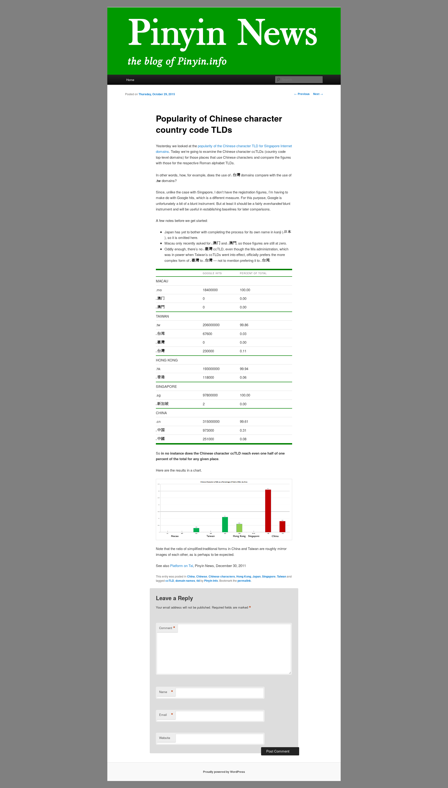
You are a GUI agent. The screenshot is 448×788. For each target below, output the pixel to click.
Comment (167, 628)
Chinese (201, 576)
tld (198, 580)
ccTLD (169, 580)
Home (130, 79)
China (191, 576)
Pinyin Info (211, 580)
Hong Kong (243, 576)
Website (164, 737)
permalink (244, 580)
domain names (185, 580)
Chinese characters (222, 576)
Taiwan (281, 576)
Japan (256, 576)
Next (318, 94)
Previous (302, 94)
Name (166, 692)
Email (166, 714)
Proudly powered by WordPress (224, 772)
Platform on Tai (181, 565)
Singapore (269, 576)
